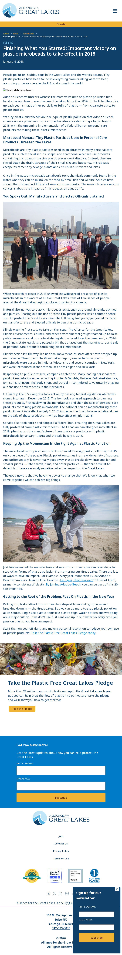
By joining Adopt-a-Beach (63, 584)
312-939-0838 (61, 928)
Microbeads (28, 33)
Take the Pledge (22, 709)
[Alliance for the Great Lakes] (30, 16)
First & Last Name (25, 763)
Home (6, 33)
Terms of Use (61, 858)
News (16, 33)
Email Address (23, 779)
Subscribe (61, 797)
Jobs (61, 836)
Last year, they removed (76, 580)
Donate (61, 24)
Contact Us (61, 843)
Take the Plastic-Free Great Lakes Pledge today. (63, 633)
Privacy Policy (61, 851)
